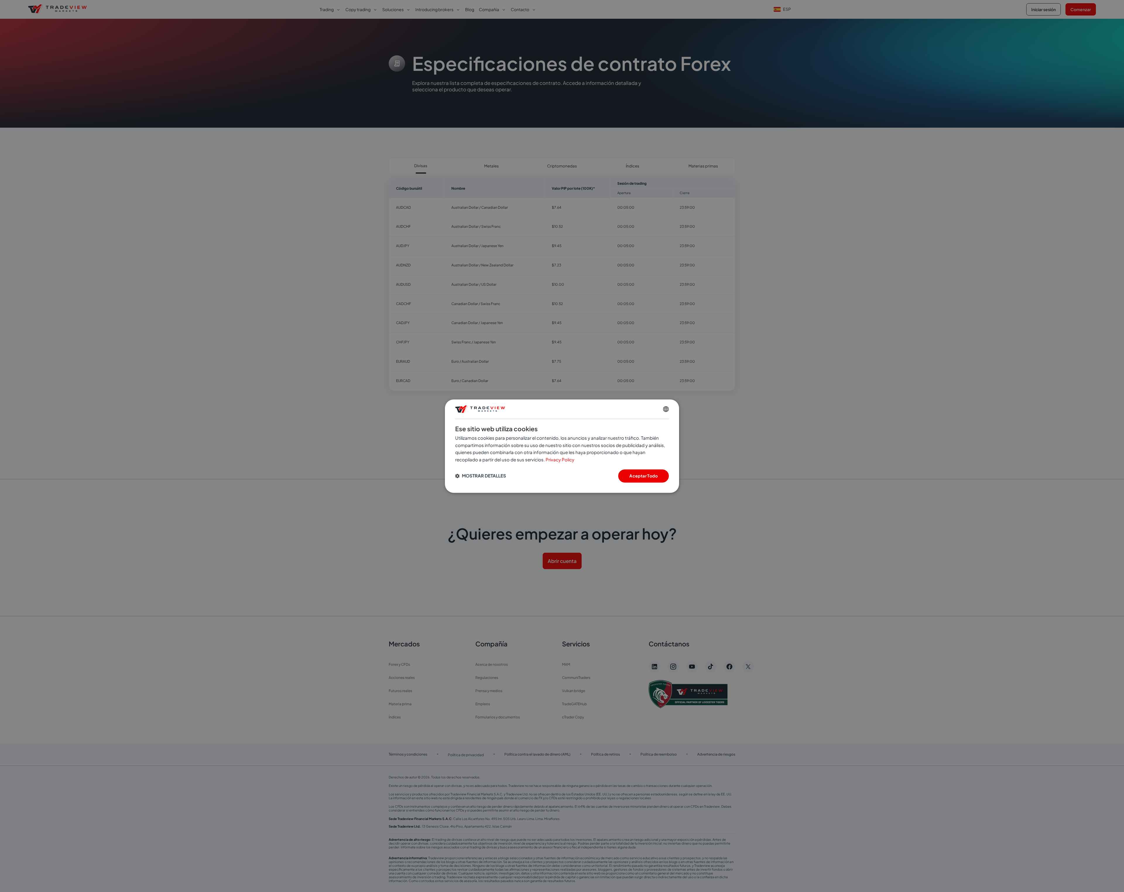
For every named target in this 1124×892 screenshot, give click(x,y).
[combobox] (666, 409)
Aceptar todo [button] (643, 475)
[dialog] (562, 446)
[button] (480, 476)
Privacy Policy (560, 460)
